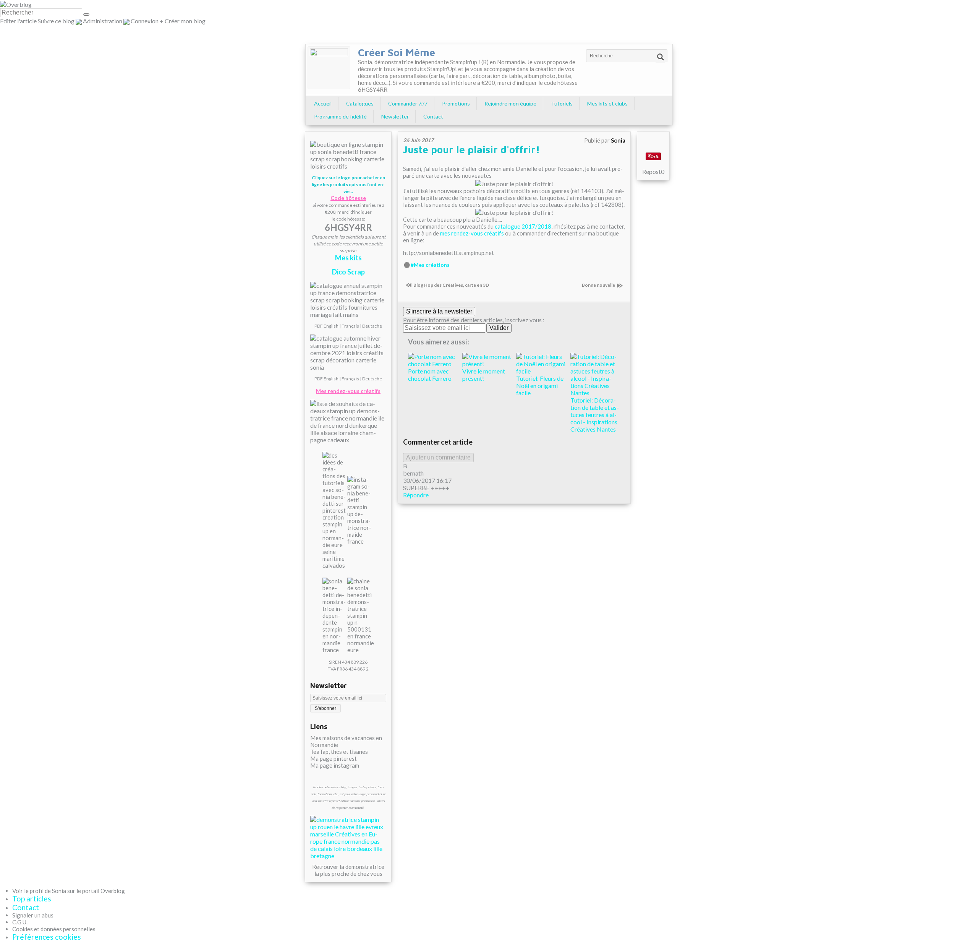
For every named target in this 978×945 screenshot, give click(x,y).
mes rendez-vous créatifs (472, 233)
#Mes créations (430, 265)
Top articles (31, 898)
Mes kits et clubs (607, 103)
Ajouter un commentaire (438, 457)
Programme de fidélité (340, 116)
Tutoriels (562, 103)
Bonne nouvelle (598, 285)
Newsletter (395, 116)
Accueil (323, 103)
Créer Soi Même (396, 52)
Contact (433, 116)
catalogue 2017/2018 (523, 226)
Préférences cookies (46, 936)
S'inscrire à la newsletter (439, 311)
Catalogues (360, 103)
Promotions (456, 103)
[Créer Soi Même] (329, 67)
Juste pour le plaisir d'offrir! (471, 149)
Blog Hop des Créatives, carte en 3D (451, 285)
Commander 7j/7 (407, 103)
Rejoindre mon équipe (510, 103)
